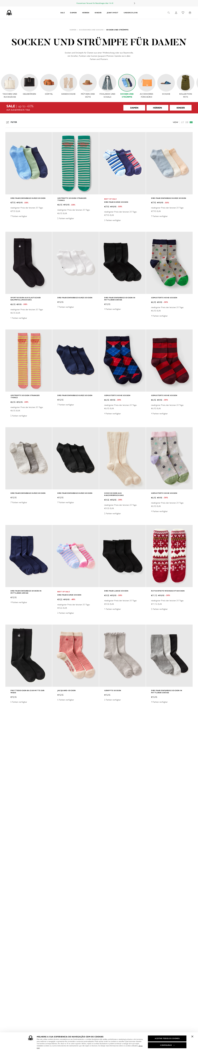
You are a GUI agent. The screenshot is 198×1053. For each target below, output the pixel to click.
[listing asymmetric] (182, 122)
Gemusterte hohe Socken (164, 298)
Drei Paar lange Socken (116, 591)
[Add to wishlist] (9, 135)
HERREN (85, 13)
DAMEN (73, 13)
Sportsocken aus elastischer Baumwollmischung (26, 299)
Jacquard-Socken (66, 690)
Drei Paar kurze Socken (116, 202)
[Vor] (134, 3)
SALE (62, 13)
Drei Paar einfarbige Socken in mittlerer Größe (119, 299)
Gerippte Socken (112, 690)
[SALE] (99, 107)
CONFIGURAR (166, 1045)
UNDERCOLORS (131, 13)
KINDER (98, 13)
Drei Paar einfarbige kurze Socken (28, 198)
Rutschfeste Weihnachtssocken (168, 591)
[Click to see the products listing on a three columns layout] (191, 122)
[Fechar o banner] (192, 1036)
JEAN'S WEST (112, 13)
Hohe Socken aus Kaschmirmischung (114, 494)
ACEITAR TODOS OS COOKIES (167, 1038)
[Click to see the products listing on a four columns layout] (186, 122)
